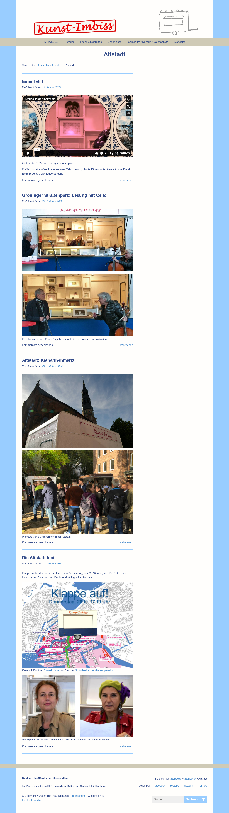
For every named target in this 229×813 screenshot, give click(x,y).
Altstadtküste (51, 670)
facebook (160, 785)
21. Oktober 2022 (52, 366)
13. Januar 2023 (51, 87)
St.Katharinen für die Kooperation (94, 670)
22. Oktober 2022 (52, 201)
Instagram (189, 785)
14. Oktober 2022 (52, 563)
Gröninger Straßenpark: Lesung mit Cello (64, 195)
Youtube (174, 785)
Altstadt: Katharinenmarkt (48, 360)
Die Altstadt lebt (38, 557)
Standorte (57, 65)
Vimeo (203, 785)
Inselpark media (31, 800)
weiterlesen (126, 180)
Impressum (78, 795)
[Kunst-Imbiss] (75, 34)
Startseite (43, 65)
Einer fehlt (32, 81)
